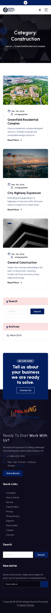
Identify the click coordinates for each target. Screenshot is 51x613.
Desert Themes (27, 605)
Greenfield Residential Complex (29, 46)
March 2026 (16, 335)
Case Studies (12, 506)
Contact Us (25, 390)
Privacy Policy (13, 516)
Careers (10, 530)
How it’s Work (12, 497)
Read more (13, 140)
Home (9, 46)
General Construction (22, 262)
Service (9, 502)
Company (11, 492)
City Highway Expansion (24, 193)
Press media (12, 525)
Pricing (9, 511)
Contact (10, 534)
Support (10, 520)
